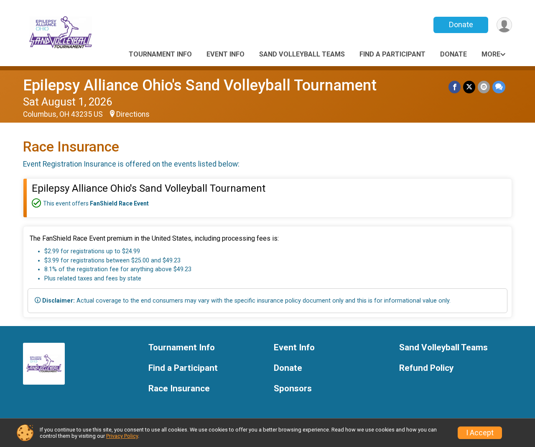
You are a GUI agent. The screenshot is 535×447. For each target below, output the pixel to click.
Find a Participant (392, 54)
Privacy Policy (122, 436)
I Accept (480, 433)
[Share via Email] (484, 87)
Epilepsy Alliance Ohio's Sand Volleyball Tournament (200, 85)
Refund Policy (426, 368)
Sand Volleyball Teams (302, 54)
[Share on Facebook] (454, 87)
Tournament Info (160, 54)
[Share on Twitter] (469, 87)
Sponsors (293, 388)
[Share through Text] (498, 87)
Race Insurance (179, 388)
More (491, 54)
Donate (461, 24)
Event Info (225, 54)
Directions (133, 114)
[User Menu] (504, 25)
